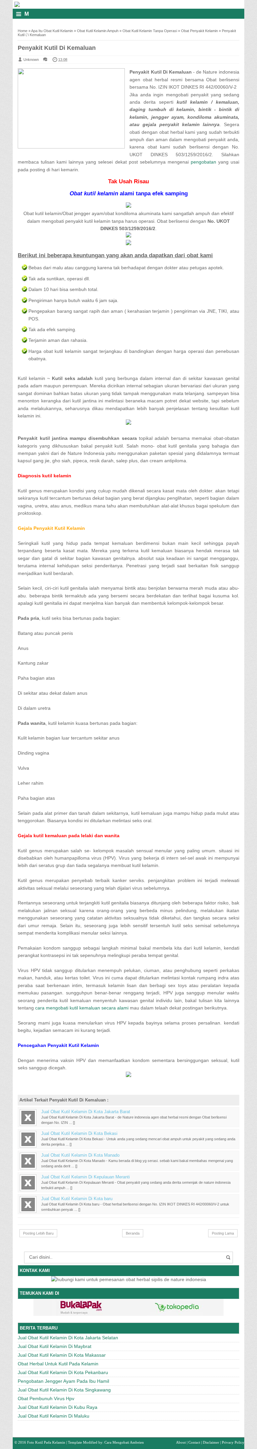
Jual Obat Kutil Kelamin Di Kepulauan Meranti (85, 1177)
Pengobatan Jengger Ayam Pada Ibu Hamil (63, 1381)
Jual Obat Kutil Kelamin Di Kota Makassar (62, 1355)
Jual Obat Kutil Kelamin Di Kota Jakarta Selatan (68, 1337)
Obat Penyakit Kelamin (199, 31)
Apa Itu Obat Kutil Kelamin (52, 31)
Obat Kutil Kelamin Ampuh (97, 31)
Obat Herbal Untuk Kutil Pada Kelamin (58, 1363)
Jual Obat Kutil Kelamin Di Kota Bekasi (79, 1133)
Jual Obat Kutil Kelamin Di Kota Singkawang (64, 1389)
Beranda (133, 1233)
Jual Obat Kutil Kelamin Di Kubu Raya (57, 1407)
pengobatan (203, 162)
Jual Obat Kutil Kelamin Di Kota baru (76, 1198)
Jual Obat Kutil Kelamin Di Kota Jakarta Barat (85, 1111)
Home (22, 31)
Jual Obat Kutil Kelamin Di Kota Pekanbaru (63, 1372)
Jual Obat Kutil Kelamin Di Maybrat (54, 1346)
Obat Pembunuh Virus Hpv (46, 1398)
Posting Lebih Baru (38, 1233)
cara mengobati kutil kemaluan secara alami (81, 1007)
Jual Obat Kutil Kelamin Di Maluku (53, 1416)
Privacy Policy (233, 1442)
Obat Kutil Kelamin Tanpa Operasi (149, 31)
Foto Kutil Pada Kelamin (46, 1442)
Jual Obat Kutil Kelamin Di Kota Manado (80, 1155)
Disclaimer (211, 1442)
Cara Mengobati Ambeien (124, 1442)
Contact (194, 1442)
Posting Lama (223, 1233)
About (181, 1442)
